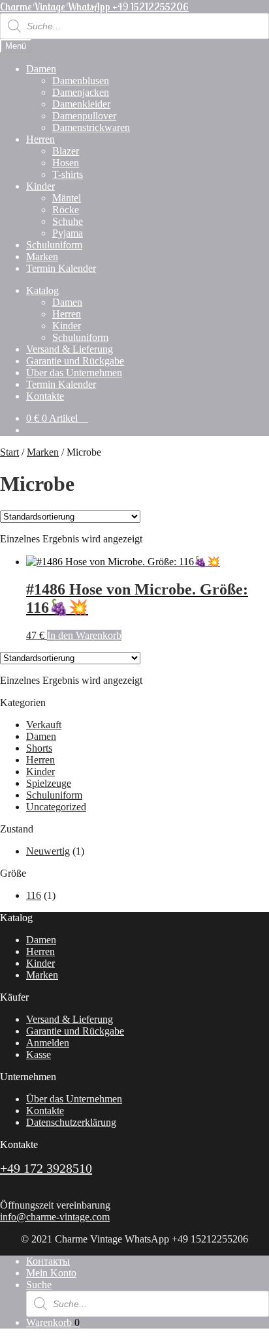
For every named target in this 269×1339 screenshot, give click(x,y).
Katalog (42, 290)
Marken (42, 256)
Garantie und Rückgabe (75, 360)
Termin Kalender (61, 268)
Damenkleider (81, 104)
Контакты (48, 1261)
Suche (39, 1284)
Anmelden (47, 1042)
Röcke (65, 209)
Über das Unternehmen (74, 372)
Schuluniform (54, 244)
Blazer (65, 150)
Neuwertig (48, 851)
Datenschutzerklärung (71, 1122)
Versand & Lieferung (69, 349)
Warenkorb (53, 1322)
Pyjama (67, 233)
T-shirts (67, 174)
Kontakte (45, 396)
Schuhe (67, 221)
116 (33, 895)
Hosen (65, 162)
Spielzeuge (48, 783)
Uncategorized (56, 806)
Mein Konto (51, 1272)
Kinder (40, 186)
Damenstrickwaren (91, 127)
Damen (41, 68)
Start (9, 452)
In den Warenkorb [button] (84, 635)
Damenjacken (80, 92)
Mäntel (66, 197)
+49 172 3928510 (46, 1168)
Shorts (39, 748)
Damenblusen (80, 80)
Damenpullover (84, 115)
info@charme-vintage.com (55, 1216)
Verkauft (43, 724)
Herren (40, 139)
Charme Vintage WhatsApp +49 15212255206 (94, 6)
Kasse (38, 1054)
